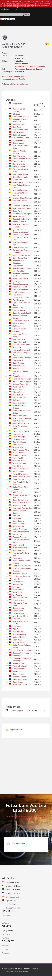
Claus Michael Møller (21, 177)
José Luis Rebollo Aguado (23, 208)
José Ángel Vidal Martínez (23, 508)
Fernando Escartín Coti (21, 205)
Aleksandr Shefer (19, 329)
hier (31, 3)
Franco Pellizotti (19, 161)
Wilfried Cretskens (19, 455)
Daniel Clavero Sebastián (22, 313)
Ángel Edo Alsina (19, 124)
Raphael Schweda (19, 523)
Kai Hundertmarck (19, 439)
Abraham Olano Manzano (22, 198)
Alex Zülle (16, 618)
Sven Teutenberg (19, 634)
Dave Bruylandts (19, 164)
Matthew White (18, 642)
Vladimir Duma (18, 613)
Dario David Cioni (19, 365)
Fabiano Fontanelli (20, 666)
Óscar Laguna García (21, 431)
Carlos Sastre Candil (20, 247)
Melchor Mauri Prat (20, 547)
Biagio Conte (17, 592)
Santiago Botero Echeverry (19, 110)
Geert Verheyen (19, 156)
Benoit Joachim (18, 521)
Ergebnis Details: (16, 729)
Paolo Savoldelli (19, 310)
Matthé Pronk (18, 466)
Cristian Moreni (18, 143)
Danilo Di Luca (18, 363)
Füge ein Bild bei (18, 843)
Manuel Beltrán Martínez (22, 255)
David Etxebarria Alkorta (22, 158)
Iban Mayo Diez (19, 271)
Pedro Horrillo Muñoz (21, 423)
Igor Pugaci (17, 281)
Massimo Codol (18, 368)
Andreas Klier (18, 584)
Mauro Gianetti (18, 452)
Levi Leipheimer (19, 292)
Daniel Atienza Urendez (22, 357)
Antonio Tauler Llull (20, 397)
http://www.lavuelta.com (19, 84)
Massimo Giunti (18, 307)
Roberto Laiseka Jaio (21, 219)
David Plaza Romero (20, 289)
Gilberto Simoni (18, 392)
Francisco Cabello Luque (22, 379)
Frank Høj (16, 579)
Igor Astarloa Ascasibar (21, 576)
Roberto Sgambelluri (20, 284)
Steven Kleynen (19, 323)
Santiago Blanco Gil (20, 384)
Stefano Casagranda (20, 468)
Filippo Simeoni (18, 376)
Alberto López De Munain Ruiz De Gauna (22, 419)
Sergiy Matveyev (19, 550)
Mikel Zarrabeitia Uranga (22, 268)
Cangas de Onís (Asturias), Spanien (30, 66)
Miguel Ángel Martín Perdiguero (20, 120)
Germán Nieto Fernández (22, 650)
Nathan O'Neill (18, 637)
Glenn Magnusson (20, 679)
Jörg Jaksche (18, 265)
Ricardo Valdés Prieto (21, 450)
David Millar (17, 103)
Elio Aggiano (17, 595)
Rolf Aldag (16, 326)
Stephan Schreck (19, 442)
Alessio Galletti (18, 589)
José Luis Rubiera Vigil (21, 350)
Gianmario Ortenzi (20, 573)
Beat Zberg (17, 127)
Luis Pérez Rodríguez (21, 321)
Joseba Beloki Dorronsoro (22, 182)
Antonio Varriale (19, 545)
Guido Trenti (17, 211)
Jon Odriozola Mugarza (21, 137)
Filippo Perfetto (18, 668)
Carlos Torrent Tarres (21, 531)
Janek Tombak (18, 479)
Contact (5, 949)
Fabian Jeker (18, 558)
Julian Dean (17, 640)
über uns (5, 945)
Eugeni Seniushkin (20, 597)
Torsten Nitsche (19, 600)
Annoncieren (6, 953)
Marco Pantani (18, 526)
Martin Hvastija (18, 471)
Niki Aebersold (18, 132)
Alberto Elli (17, 347)
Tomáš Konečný (19, 140)
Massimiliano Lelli (19, 342)
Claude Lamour (18, 608)
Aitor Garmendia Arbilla (21, 344)
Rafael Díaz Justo (19, 216)
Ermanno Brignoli (19, 537)
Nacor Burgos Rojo (20, 258)
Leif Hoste (16, 587)
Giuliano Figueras (19, 135)
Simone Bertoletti (19, 463)
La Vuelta (5, 923)
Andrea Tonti (17, 671)
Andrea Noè (17, 179)
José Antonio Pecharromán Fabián (21, 296)
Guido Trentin (18, 389)
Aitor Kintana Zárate (20, 616)
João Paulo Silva (19, 339)
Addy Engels (17, 492)
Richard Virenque (19, 221)
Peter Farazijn (18, 360)
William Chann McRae (21, 502)
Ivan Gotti (16, 331)
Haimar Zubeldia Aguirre (22, 381)
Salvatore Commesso (21, 653)
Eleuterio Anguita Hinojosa (19, 152)
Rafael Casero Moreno (21, 476)
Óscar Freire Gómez (20, 116)
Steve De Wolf (18, 447)
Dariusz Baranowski (20, 279)
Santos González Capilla (22, 213)
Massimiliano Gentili (20, 287)
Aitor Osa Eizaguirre (20, 190)
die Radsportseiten (13, 897)
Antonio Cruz (17, 534)
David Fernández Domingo (19, 511)
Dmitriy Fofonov (19, 166)
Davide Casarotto (19, 676)
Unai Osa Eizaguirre (20, 174)
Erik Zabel (16, 114)
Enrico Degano (17, 710)
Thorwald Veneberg (20, 474)
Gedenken (6, 915)
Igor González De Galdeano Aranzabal (20, 230)
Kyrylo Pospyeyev (19, 436)
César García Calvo (20, 500)
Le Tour (5, 919)
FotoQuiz (5, 938)
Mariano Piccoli (18, 460)
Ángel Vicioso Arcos (20, 129)
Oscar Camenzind (19, 403)
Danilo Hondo (18, 444)
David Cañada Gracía (21, 234)
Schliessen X (26, 8)
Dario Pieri (17, 655)
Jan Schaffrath (18, 581)
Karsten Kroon (18, 674)
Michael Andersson (20, 529)
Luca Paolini (17, 626)
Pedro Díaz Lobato (20, 684)
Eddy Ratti (16, 629)
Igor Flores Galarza (20, 415)
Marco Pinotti (18, 458)
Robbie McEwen (19, 663)
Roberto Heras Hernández (18, 261)
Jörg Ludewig (18, 434)
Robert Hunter (18, 632)
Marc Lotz (16, 515)
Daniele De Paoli (19, 387)
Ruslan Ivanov (18, 682)
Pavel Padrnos (18, 300)
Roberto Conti (18, 395)
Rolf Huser (17, 400)
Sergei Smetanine (19, 505)
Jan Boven (17, 518)
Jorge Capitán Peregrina (22, 565)
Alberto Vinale (18, 610)
